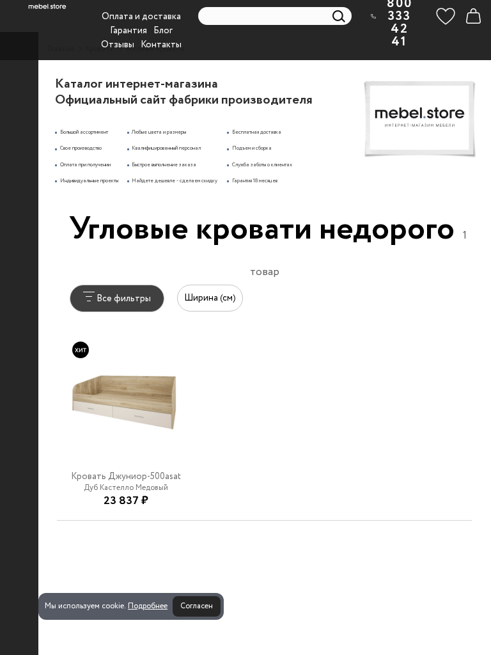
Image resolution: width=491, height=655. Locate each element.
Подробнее (148, 606)
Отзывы (117, 44)
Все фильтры (123, 298)
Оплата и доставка (141, 16)
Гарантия (128, 30)
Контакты (161, 44)
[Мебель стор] (47, 6)
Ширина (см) (210, 298)
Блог (163, 30)
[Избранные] (445, 16)
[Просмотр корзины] (473, 16)
